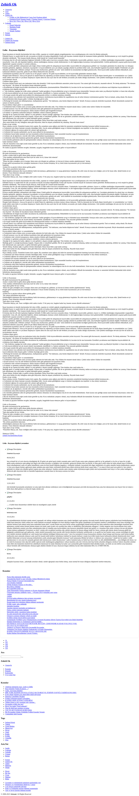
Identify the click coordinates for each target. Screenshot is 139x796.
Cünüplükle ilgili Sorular (13, 714)
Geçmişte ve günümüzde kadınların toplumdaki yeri (23, 783)
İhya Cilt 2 (21, 21)
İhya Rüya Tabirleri (13, 587)
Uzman (7, 754)
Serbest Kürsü (10, 42)
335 (6, 648)
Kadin (7, 734)
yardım (9, 594)
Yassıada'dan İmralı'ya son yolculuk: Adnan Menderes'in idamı (28, 579)
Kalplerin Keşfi (15, 19)
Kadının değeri (42, 17)
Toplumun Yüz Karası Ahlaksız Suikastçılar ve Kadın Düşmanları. (29, 629)
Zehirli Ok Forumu (11, 40)
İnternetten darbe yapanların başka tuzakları (22, 612)
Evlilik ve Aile (14, 17)
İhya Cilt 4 (36, 21)
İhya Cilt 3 (28, 21)
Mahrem (8, 765)
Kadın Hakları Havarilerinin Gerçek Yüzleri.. (22, 633)
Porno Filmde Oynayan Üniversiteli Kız (20, 581)
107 (6, 642)
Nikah (7, 767)
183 (6, 644)
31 (6, 640)
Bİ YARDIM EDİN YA (15, 588)
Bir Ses (7, 773)
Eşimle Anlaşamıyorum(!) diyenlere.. (17, 698)
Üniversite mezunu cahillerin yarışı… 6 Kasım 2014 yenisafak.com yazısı (32, 592)
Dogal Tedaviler (15, 25)
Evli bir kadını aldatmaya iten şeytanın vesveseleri (24, 598)
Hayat (7, 730)
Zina (6, 740)
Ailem (7, 13)
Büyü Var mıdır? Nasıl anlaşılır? (16, 706)
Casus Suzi (32, 17)
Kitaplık (8, 671)
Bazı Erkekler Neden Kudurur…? (16, 689)
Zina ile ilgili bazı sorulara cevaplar (17, 708)
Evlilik (7, 736)
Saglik (7, 748)
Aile (11, 435)
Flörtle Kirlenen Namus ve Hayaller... (20, 585)
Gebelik (8, 752)
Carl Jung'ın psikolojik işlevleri (15, 786)
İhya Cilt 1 (13, 21)
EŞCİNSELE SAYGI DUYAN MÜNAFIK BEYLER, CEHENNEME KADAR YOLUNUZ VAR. (42, 623)
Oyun (7, 775)
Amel (7, 732)
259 (6, 646)
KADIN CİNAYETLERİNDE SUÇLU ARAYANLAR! (27, 631)
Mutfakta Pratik (15, 27)
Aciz (6, 11)
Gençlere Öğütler (50, 19)
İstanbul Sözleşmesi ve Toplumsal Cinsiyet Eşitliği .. (25, 622)
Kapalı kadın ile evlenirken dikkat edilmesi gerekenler (25, 602)
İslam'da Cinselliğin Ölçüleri (15, 696)
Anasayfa (8, 9)
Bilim (7, 779)
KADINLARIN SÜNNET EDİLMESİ (18, 700)
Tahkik (7, 724)
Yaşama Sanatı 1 (26, 19)
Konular (8, 669)
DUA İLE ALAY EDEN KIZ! (17, 625)
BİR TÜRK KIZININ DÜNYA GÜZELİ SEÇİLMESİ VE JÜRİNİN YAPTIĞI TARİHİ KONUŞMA (40, 693)
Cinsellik (8, 738)
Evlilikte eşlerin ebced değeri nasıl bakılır (21, 618)
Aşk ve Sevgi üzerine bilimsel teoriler (18, 790)
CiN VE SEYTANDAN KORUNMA (18, 710)
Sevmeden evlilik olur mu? (14, 704)
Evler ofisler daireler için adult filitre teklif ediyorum (23, 694)
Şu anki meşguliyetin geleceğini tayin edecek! (22, 614)
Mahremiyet (24, 17)
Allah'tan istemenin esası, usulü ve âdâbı (19, 687)
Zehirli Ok (8, 38)
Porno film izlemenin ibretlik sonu (18, 577)
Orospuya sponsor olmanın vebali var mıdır (22, 616)
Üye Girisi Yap (10, 675)
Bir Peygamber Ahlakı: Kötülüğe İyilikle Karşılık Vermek (25, 712)
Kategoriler (9, 673)
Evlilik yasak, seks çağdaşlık (16, 604)
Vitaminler (13, 29)
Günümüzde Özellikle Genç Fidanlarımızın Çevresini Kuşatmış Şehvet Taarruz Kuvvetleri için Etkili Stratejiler (45, 620)
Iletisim (7, 35)
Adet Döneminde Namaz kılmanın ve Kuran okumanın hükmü (28, 590)
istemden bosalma (13, 606)
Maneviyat (8, 728)
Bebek (7, 756)
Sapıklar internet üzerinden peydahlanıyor (21, 608)
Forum (7, 33)
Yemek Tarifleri (15, 31)
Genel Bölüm (9, 726)
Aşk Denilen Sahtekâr (14, 583)
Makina (7, 777)
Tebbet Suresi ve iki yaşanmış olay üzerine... (20, 702)
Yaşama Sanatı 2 (37, 19)
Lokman (8, 750)
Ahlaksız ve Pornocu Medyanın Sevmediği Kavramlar (25, 627)
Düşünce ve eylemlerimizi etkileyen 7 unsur (20, 785)
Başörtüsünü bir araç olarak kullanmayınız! (21, 600)
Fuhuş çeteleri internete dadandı (18, 610)
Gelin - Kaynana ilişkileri (13, 691)
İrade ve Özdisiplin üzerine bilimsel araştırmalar (21, 788)
